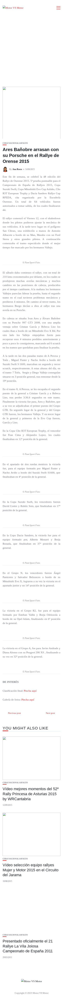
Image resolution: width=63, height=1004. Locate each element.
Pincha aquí (30, 690)
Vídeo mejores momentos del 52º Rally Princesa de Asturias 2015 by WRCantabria (31, 794)
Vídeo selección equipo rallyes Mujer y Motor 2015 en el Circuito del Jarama (30, 870)
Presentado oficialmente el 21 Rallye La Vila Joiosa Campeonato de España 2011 (28, 946)
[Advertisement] (31, 48)
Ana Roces (17, 169)
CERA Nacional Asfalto (15, 143)
